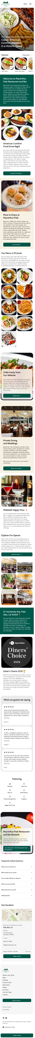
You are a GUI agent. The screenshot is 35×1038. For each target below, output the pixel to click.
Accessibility (6, 1009)
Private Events (7, 982)
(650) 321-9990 (7, 942)
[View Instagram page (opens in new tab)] (6, 1018)
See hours (28, 951)
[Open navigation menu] (30, 4)
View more (6, 718)
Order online (17, 956)
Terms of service (7, 1007)
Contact (5, 994)
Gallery (5, 987)
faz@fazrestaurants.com (9, 945)
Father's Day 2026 (8, 975)
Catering (5, 980)
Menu (25, 4)
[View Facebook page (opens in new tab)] (4, 1018)
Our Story (6, 990)
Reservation (6, 985)
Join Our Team (7, 992)
